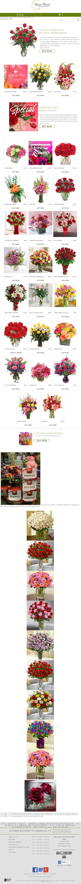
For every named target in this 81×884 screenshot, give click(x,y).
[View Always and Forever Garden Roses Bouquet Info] (65, 189)
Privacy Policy (55, 880)
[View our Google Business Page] (40, 872)
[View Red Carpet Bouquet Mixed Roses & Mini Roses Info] (65, 153)
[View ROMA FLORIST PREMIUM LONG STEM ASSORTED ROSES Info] (40, 260)
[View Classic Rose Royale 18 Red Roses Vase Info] (16, 334)
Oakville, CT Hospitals (50, 874)
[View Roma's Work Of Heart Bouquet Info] (16, 297)
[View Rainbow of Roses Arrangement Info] (28, 406)
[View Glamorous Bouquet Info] (53, 406)
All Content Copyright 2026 (25, 880)
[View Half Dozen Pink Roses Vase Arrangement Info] (16, 370)
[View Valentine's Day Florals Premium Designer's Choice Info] (16, 76)
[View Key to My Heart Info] (65, 224)
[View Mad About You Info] (16, 260)
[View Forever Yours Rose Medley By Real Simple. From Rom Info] (40, 223)
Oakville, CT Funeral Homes (32, 874)
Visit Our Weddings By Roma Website (40, 876)
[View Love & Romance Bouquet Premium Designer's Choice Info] (40, 153)
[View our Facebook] (35, 872)
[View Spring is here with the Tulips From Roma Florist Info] (65, 295)
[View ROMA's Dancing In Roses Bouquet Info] (65, 261)
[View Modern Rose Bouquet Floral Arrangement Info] (16, 189)
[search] (78, 20)
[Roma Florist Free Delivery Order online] (40, 10)
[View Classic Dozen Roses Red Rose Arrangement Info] (23, 40)
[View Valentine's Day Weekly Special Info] (23, 116)
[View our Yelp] (45, 872)
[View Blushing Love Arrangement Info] (40, 370)
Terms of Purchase (67, 880)
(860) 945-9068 (66, 846)
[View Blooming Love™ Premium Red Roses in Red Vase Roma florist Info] (16, 223)
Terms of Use (45, 881)
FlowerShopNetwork (42, 880)
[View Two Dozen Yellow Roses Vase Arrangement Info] (40, 76)
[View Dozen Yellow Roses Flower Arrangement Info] (40, 334)
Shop (21, 14)
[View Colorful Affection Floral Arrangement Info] (65, 370)
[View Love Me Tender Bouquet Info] (16, 153)
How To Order (16, 353)
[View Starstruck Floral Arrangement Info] (40, 189)
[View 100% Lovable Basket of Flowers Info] (65, 76)
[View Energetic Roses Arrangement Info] (65, 334)
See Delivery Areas (61, 831)
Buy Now (47, 51)
